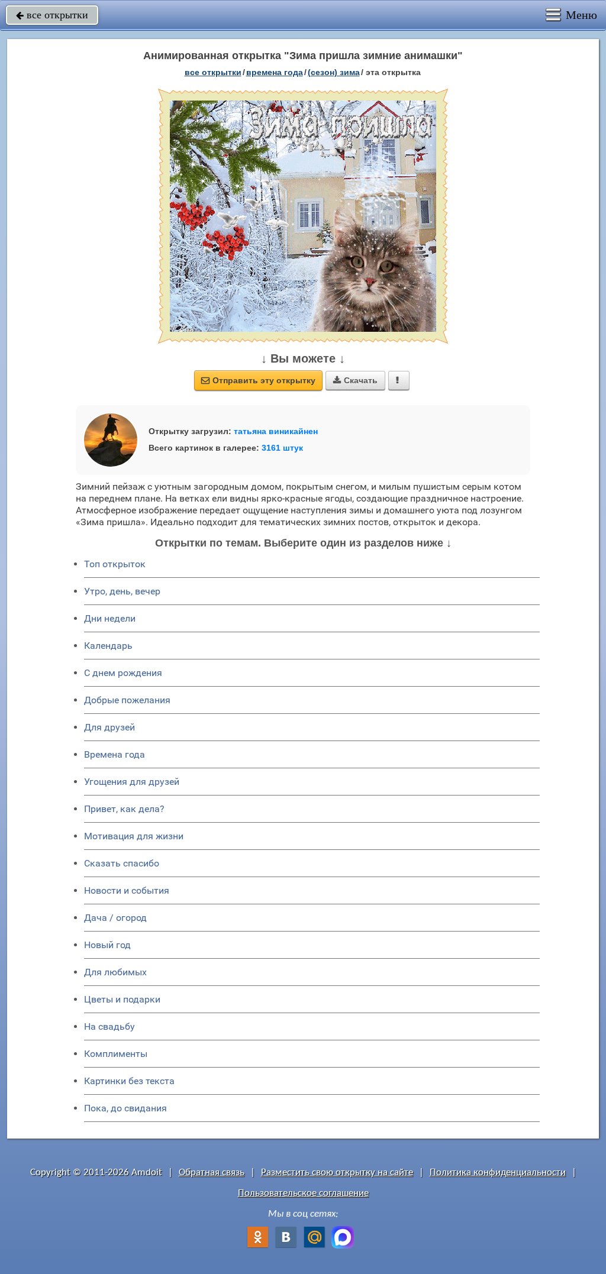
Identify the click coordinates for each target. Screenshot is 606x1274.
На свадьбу (109, 1026)
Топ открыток (115, 564)
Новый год (107, 944)
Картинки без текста (129, 1081)
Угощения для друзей (131, 781)
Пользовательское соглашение (303, 1193)
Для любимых (115, 972)
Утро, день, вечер (122, 591)
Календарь (108, 645)
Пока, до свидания (125, 1108)
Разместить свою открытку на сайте (337, 1173)
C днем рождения (123, 672)
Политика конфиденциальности (498, 1173)
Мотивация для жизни (133, 836)
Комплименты (115, 1053)
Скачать (355, 380)
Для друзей (109, 727)
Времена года (114, 754)
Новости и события (126, 890)
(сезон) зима (334, 72)
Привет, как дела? (124, 808)
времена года (274, 72)
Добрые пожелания (127, 700)
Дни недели (110, 618)
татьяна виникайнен (276, 431)
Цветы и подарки (122, 999)
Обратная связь (211, 1173)
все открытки (52, 15)
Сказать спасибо (121, 863)
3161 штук (282, 447)
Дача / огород (115, 917)
